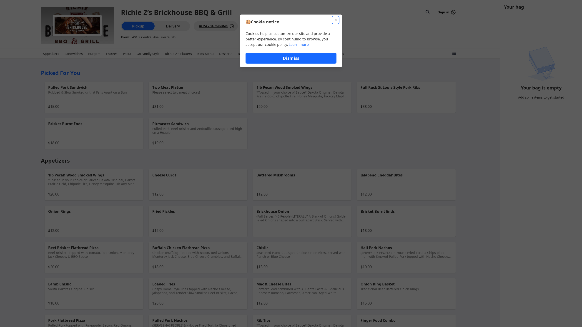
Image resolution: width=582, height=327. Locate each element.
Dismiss (291, 58)
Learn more (299, 44)
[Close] (335, 20)
